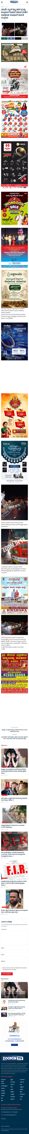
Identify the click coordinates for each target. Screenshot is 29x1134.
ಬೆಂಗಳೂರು (13, 1096)
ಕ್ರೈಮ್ (12, 1079)
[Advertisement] (14, 376)
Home (2, 6)
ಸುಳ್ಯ (21, 1099)
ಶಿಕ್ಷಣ (21, 1091)
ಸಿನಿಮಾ (21, 1096)
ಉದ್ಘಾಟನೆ (3, 1093)
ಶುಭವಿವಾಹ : (22, 1094)
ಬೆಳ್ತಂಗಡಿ (12, 1099)
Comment (4, 929)
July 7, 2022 (3, 20)
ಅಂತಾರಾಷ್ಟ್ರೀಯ (4, 1085)
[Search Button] (27, 2)
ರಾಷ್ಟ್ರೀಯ (22, 1086)
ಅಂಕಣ (2, 1083)
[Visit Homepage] (14, 2)
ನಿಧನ (12, 1086)
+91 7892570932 (5, 1112)
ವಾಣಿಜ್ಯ (21, 1089)
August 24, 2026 (5, 775)
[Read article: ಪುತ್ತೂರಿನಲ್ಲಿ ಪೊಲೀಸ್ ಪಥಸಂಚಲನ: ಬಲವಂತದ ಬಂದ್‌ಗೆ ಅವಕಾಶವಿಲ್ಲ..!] (14, 814)
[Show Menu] (2, 2)
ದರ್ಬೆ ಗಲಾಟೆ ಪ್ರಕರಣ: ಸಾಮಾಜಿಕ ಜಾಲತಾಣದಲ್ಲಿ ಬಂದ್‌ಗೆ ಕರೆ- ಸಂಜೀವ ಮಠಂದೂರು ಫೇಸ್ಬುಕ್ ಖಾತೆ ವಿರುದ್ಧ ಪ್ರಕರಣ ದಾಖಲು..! (13, 854)
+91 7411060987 (14, 1112)
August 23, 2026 (5, 858)
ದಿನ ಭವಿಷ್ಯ (13, 1082)
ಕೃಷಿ (2, 1098)
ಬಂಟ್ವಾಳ (12, 1094)
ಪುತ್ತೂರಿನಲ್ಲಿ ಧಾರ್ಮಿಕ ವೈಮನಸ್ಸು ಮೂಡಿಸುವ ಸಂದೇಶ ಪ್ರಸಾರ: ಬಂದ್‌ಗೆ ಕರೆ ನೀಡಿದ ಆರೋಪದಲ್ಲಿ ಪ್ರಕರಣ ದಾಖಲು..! (14, 883)
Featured (6, 6)
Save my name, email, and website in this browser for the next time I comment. (15, 968)
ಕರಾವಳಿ (2, 1095)
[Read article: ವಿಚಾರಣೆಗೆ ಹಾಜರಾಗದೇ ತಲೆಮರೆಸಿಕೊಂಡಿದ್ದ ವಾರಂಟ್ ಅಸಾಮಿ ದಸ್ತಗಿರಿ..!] (4, 1002)
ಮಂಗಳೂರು (22, 1079)
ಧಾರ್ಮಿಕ (12, 1084)
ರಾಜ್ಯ (21, 1084)
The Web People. (5, 1130)
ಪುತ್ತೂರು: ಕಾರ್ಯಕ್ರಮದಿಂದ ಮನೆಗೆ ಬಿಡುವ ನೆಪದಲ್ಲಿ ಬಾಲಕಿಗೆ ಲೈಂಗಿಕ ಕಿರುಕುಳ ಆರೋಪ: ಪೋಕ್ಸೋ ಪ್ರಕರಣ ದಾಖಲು (13, 771)
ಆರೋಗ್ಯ (2, 1088)
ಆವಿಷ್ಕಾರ (3, 1090)
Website (3, 961)
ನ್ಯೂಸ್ (12, 1089)
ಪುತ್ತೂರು (12, 1091)
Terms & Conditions (5, 1126)
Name (3, 948)
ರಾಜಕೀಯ (22, 1082)
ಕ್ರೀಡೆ (2, 1100)
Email (3, 954)
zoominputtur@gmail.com (10, 1114)
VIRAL (2, 1081)
